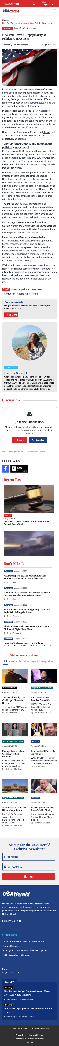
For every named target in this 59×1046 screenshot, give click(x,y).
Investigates (8, 950)
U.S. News (25, 955)
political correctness (31, 289)
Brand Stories (38, 941)
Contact (29, 1043)
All (5, 661)
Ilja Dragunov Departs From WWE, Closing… (43, 809)
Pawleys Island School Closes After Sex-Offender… (13, 754)
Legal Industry (38, 661)
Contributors (20, 1039)
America (7, 28)
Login (19, 440)
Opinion (43, 950)
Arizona (26, 941)
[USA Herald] (11, 11)
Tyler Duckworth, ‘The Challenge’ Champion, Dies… (13, 700)
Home (5, 20)
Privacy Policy (21, 1035)
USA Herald (31, 294)
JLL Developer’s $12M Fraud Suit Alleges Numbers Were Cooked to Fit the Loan (25, 577)
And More (24, 661)
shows (46, 132)
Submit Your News (36, 1039)
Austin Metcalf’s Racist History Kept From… (14, 809)
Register (38, 440)
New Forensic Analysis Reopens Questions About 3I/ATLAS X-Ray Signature (27, 993)
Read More (11, 315)
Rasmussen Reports (13, 294)
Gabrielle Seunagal (20, 45)
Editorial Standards (12, 946)
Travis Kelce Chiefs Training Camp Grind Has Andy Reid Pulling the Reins (27, 611)
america (15, 289)
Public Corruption (11, 955)
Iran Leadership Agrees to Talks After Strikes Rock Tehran (28, 1010)
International (22, 950)
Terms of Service (36, 1035)
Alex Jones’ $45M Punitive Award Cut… (42, 699)
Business (34, 950)
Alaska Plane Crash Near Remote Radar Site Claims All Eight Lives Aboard (26, 628)
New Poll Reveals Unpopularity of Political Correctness (28, 23)
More (50, 661)
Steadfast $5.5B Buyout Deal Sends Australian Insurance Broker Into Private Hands (27, 594)
